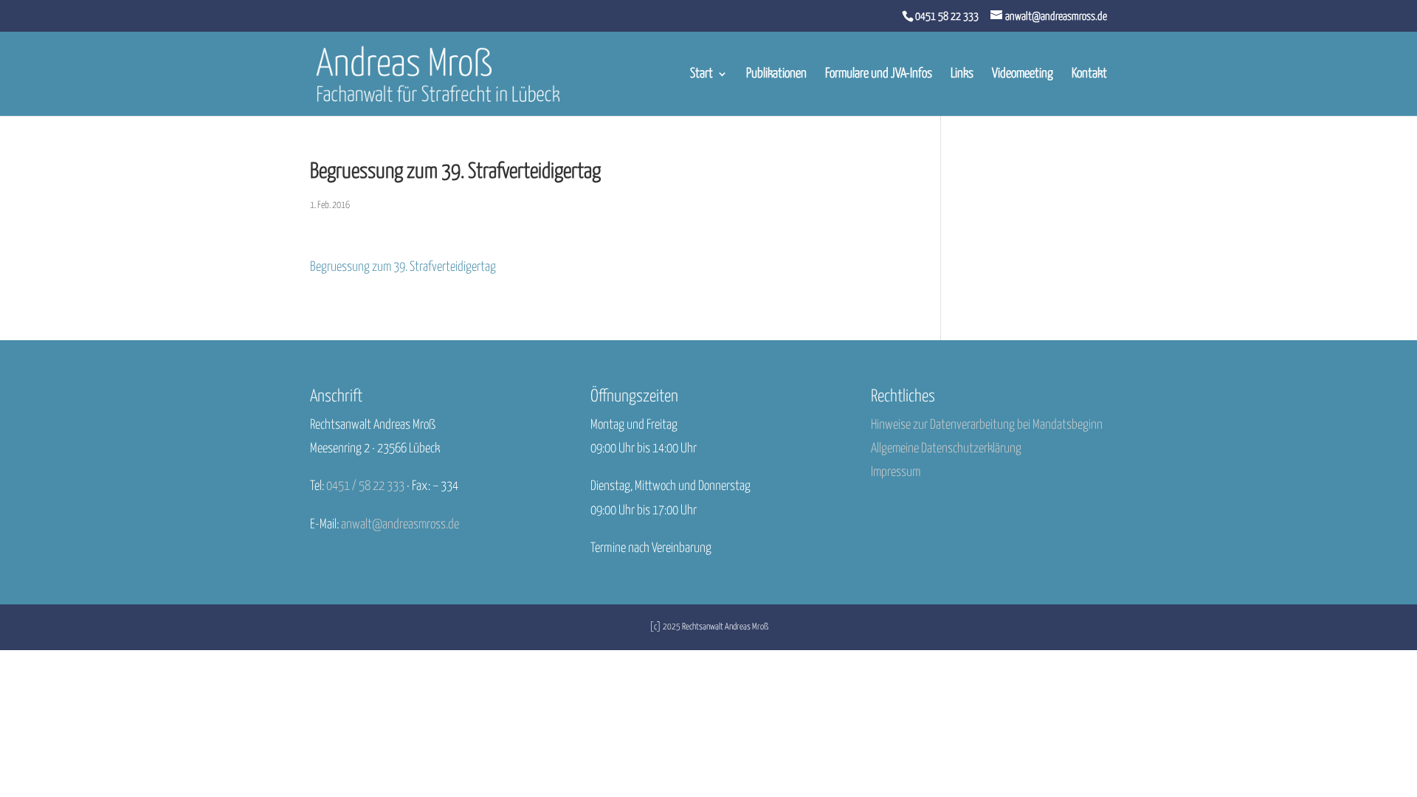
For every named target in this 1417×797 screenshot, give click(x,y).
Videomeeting (1022, 74)
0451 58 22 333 (947, 16)
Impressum (895, 472)
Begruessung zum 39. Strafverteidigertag (403, 267)
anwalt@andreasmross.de (400, 524)
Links (962, 74)
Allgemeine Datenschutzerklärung (946, 448)
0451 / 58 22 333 (365, 486)
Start (701, 74)
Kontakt (1089, 74)
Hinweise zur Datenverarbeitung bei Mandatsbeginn (987, 425)
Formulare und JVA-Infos (878, 74)
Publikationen (776, 74)
